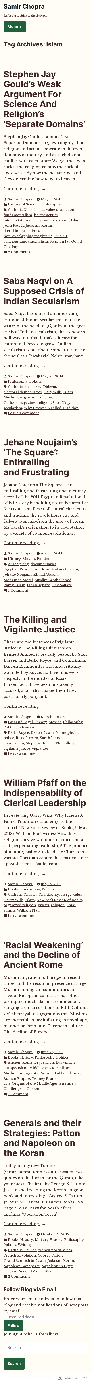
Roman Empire (17, 1079)
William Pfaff (28, 910)
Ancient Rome (20, 1063)
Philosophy (51, 204)
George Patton (50, 1255)
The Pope (12, 247)
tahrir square (38, 585)
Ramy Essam (14, 585)
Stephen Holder (39, 743)
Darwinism (65, 1063)
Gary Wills (53, 392)
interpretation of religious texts (30, 220)
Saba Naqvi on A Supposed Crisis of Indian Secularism (44, 291)
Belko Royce (18, 733)
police (9, 738)
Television (27, 727)
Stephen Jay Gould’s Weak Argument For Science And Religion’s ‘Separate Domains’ (44, 99)
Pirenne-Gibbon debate (60, 1073)
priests (43, 905)
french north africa (55, 1250)
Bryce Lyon (44, 1063)
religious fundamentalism (26, 241)
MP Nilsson (62, 1068)
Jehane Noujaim (18, 575)
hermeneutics (46, 215)
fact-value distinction (56, 210)
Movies (29, 559)
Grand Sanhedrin (19, 1261)
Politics (35, 381)
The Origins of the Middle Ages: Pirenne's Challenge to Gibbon (40, 1086)
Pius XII (60, 236)
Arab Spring (18, 564)
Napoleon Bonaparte (22, 1266)
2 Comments (19, 252)
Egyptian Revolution (21, 569)
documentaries (43, 564)
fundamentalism (18, 215)
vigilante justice (17, 749)
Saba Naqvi (62, 403)
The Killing (65, 743)
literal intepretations (21, 231)
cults (77, 895)
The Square (62, 585)
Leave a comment (23, 413)
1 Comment (18, 590)
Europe (10, 1068)
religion (44, 403)
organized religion (36, 397)
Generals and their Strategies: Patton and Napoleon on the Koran (43, 1138)
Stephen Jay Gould (66, 241)
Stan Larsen (14, 743)
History (14, 559)
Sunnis (9, 910)
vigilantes (40, 749)
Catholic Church (22, 210)
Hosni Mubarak (53, 569)
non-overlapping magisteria (28, 236)
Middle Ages (39, 1068)
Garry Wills (13, 900)
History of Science (23, 204)
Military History (48, 1240)
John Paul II (14, 226)
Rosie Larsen (27, 738)
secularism (13, 408)
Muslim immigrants (21, 1073)
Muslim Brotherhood (53, 580)
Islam (76, 220)
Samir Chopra (24, 6)
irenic (64, 220)
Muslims (11, 397)
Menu (17, 26)
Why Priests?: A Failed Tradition (51, 408)
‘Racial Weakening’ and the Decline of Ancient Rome (43, 954)
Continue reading (22, 189)
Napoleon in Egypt (57, 1266)
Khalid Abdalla (46, 575)
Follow (13, 1325)
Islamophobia (67, 733)
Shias (71, 905)
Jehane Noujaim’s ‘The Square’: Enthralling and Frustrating (41, 457)
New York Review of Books (59, 900)
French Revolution (20, 1255)
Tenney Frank (44, 1079)
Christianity (48, 895)
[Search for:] (46, 1347)
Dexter (36, 733)
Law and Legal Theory (27, 722)
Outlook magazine (19, 403)
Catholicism (18, 387)
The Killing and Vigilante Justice (39, 624)
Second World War (35, 1271)
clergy (36, 387)
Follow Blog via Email (30, 1289)
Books (13, 889)
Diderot (49, 387)
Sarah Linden (52, 738)
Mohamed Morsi (18, 580)
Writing (24, 1245)
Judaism (33, 226)
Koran (46, 226)
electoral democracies (23, 392)
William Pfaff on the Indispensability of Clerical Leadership (45, 792)
